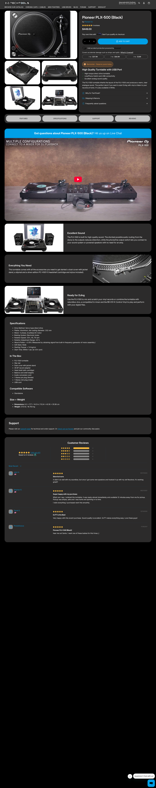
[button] (87, 25)
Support (96, 118)
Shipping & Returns (92, 98)
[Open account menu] (143, 2)
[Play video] (78, 179)
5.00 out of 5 (35, 453)
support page (25, 429)
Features (24, 118)
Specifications (59, 118)
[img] (58, 473)
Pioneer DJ (89, 22)
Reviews (132, 118)
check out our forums (65, 429)
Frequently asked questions (95, 103)
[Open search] (139, 2)
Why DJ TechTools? (92, 93)
